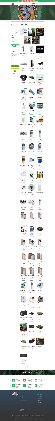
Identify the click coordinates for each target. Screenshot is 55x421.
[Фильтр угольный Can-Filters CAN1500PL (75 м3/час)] (23, 215)
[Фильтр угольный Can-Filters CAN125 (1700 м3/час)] (23, 146)
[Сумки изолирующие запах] (36, 39)
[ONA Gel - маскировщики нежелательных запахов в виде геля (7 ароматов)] (40, 105)
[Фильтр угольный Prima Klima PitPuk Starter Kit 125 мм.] (40, 78)
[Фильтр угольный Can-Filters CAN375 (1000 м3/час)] (31, 133)
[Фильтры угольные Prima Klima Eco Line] (23, 133)
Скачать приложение (22, 411)
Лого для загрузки (21, 410)
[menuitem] (14, 45)
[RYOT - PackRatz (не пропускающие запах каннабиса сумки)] (40, 313)
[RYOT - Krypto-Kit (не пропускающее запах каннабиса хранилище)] (31, 327)
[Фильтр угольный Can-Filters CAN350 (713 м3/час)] (31, 229)
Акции (15, 65)
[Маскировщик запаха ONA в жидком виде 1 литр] (31, 174)
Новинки (15, 66)
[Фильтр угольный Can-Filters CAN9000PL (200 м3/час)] (40, 215)
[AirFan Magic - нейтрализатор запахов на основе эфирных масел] (23, 49)
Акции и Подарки (21, 396)
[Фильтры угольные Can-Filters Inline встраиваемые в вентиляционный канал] (31, 92)
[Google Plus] (39, 402)
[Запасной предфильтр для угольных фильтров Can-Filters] (23, 119)
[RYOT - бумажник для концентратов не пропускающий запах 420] (40, 327)
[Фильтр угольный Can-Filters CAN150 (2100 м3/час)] (40, 202)
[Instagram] (41, 402)
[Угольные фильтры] (23, 31)
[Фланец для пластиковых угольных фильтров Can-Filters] (23, 229)
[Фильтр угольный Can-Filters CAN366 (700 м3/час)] (40, 146)
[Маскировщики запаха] (27, 39)
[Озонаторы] (40, 31)
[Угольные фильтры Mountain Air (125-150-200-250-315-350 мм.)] (31, 202)
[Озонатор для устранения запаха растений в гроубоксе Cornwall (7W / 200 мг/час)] (31, 299)
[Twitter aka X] (40, 402)
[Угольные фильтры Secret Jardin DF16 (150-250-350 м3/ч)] (23, 313)
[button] (15, 73)
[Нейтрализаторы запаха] (31, 31)
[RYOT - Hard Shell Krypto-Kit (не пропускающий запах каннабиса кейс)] (23, 341)
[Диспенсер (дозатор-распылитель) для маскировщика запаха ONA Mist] (40, 187)
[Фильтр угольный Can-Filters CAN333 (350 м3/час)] (31, 146)
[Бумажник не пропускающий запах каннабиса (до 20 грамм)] (23, 355)
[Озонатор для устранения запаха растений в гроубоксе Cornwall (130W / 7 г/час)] (40, 299)
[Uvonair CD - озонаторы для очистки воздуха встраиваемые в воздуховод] (23, 78)
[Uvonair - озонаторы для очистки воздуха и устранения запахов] (40, 63)
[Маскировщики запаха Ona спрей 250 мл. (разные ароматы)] (40, 174)
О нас (20, 403)
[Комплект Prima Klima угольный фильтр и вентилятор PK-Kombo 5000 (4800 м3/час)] (23, 105)
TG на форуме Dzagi (22, 402)
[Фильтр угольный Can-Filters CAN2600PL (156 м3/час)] (31, 215)
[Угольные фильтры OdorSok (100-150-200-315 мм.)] (40, 285)
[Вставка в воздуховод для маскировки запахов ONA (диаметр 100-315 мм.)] (23, 202)
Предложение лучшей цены (22, 409)
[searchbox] (27, 21)
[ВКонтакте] (38, 402)
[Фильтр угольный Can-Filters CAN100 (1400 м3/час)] (40, 133)
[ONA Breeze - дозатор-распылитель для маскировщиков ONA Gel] (31, 187)
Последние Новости (22, 398)
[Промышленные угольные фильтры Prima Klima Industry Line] (40, 119)
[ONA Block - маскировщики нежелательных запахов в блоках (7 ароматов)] (40, 160)
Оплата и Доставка (21, 397)
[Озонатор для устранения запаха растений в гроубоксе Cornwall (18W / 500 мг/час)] (23, 299)
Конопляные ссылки (22, 404)
